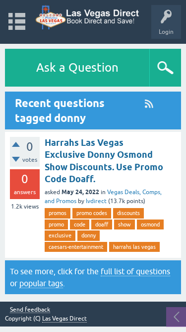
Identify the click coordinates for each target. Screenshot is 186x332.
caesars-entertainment (76, 247)
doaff (101, 224)
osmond (150, 224)
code (79, 224)
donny (88, 235)
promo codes (91, 213)
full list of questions (135, 271)
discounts (128, 213)
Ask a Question (77, 67)
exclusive (60, 235)
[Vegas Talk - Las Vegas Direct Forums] (87, 17)
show (124, 224)
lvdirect (96, 201)
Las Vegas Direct (64, 318)
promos (57, 213)
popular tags (41, 283)
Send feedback (30, 310)
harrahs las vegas (134, 247)
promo (56, 224)
